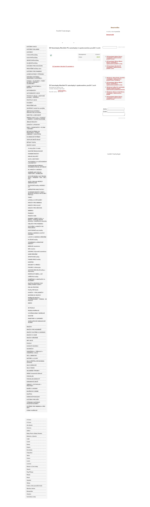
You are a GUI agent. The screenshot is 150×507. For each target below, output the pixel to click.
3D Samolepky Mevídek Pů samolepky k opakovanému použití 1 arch (114, 67)
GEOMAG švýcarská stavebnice (37, 251)
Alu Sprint (30, 425)
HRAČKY (29, 326)
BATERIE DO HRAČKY (34, 295)
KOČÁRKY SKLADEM (33, 49)
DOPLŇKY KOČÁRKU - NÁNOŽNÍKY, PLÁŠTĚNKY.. (34, 77)
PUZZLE (29, 343)
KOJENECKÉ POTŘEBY (33, 137)
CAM (28, 439)
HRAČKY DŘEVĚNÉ (32, 337)
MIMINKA (30, 210)
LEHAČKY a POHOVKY (33, 124)
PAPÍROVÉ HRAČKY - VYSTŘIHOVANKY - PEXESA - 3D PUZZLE (37, 299)
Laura (28, 461)
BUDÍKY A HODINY (32, 388)
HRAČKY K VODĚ (32, 335)
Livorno (29, 463)
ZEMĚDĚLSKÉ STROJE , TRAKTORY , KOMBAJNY (35, 173)
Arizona (29, 428)
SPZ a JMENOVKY (32, 355)
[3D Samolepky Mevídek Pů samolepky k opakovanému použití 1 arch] (62, 78)
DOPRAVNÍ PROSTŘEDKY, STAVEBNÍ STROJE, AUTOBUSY (37, 166)
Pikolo (28, 474)
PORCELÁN (30, 376)
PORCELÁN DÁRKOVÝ (33, 379)
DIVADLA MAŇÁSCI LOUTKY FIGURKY (36, 233)
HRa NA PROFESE (33, 287)
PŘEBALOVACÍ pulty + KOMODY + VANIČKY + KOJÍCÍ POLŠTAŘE (36, 118)
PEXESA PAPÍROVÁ (33, 310)
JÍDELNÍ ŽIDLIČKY (32, 122)
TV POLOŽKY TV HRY (34, 148)
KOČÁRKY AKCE (32, 46)
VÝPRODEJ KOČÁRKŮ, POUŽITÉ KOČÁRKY (33, 403)
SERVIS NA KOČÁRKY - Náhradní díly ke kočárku (34, 111)
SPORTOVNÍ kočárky (33, 60)
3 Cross (29, 419)
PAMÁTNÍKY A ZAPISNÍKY (35, 318)
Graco (28, 458)
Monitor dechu (31, 488)
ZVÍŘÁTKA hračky (33, 276)
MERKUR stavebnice (34, 246)
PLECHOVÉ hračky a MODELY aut (36, 186)
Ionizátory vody (31, 496)
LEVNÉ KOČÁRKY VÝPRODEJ (35, 74)
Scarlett (29, 480)
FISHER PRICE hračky (34, 259)
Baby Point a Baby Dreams (34, 433)
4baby (28, 483)
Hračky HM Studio (33, 290)
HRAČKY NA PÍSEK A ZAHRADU (36, 332)
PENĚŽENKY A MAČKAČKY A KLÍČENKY (36, 280)
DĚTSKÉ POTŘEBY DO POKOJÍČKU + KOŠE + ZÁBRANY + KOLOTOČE (34, 133)
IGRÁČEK (31, 262)
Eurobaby (29, 450)
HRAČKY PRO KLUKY (34, 205)
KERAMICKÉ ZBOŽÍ (32, 381)
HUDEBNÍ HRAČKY (33, 153)
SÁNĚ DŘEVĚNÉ (32, 254)
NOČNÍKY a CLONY (32, 358)
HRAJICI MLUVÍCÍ (33, 156)
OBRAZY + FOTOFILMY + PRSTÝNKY (34, 385)
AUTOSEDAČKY (31, 90)
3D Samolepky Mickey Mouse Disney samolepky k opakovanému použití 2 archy (114, 62)
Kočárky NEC (57, 42)
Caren (28, 441)
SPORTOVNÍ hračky (33, 256)
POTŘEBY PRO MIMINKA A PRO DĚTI (36, 407)
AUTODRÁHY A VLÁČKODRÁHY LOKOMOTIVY (37, 162)
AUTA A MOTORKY (33, 159)
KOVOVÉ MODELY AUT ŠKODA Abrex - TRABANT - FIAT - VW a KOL (37, 177)
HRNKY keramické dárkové (34, 373)
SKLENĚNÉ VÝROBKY (33, 370)
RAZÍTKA (29, 394)
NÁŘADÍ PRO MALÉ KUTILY (36, 189)
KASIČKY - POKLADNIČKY (35, 292)
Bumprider (30, 491)
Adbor (28, 430)
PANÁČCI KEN (32, 215)
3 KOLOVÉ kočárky (32, 55)
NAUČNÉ (30, 315)
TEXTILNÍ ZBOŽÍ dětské (33, 139)
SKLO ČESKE (30, 368)
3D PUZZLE (31, 308)
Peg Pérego (30, 472)
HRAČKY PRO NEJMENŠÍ (34, 329)
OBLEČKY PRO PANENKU (35, 223)
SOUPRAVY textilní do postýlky (36, 108)
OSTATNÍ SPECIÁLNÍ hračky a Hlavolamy (36, 270)
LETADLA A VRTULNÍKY (35, 200)
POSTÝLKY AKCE (32, 100)
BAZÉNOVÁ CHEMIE (32, 391)
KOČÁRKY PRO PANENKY (34, 71)
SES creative (31, 249)
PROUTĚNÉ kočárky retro (34, 68)
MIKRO (30, 303)
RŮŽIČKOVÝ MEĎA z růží (35, 274)
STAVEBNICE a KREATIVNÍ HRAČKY (35, 243)
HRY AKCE (30, 340)
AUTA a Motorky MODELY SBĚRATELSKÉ (35, 182)
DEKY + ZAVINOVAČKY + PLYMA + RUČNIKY (36, 128)
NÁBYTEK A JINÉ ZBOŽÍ (34, 115)
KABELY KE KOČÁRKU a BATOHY (34, 87)
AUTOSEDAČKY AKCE (33, 93)
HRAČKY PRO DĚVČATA (35, 208)
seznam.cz (30, 502)
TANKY (30, 197)
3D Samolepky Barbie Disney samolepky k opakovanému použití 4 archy (114, 58)
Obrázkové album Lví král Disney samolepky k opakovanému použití (115, 93)
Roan (28, 477)
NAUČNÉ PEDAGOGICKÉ (35, 151)
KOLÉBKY (30, 102)
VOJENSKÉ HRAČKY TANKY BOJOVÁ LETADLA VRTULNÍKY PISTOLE (37, 193)
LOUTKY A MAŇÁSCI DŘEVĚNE (37, 237)
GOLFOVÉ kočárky (32, 57)
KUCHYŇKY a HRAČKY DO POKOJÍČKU (35, 227)
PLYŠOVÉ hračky (33, 239)
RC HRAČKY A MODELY (35, 169)
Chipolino (29, 452)
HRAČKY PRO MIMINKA (35, 202)
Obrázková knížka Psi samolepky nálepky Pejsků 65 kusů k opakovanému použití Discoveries (116, 88)
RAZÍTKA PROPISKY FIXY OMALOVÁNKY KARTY (35, 284)
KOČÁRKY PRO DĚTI (33, 399)
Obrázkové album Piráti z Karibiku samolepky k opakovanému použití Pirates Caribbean (116, 79)
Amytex (29, 494)
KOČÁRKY (30, 52)
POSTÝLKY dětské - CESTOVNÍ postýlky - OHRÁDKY (36, 96)
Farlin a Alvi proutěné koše (34, 485)
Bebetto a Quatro (32, 436)
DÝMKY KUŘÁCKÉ (32, 410)
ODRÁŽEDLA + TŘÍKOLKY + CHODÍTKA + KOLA (35, 352)
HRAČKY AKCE (31, 145)
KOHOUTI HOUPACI (32, 346)
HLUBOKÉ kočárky (32, 63)
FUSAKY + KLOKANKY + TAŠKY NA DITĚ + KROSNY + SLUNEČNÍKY (36, 82)
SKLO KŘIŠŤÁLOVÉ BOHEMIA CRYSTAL (35, 361)
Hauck (28, 469)
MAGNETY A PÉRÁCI (34, 264)
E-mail (105, 111)
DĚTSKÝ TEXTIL (31, 142)
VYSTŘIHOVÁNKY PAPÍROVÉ (36, 313)
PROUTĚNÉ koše (31, 105)
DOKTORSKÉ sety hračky (35, 230)
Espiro (28, 447)
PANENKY (31, 213)
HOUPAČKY (30, 348)
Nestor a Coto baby (32, 466)
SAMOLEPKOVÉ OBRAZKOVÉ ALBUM (36, 321)
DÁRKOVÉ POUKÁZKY (33, 396)
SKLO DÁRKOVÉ (31, 365)
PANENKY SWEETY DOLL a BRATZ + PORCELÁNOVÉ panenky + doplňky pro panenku (37, 220)
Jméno (105, 109)
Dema (28, 444)
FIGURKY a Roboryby (34, 267)
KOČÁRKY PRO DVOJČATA (35, 66)
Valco (28, 455)
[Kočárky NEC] (46, 8)
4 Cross (29, 422)
